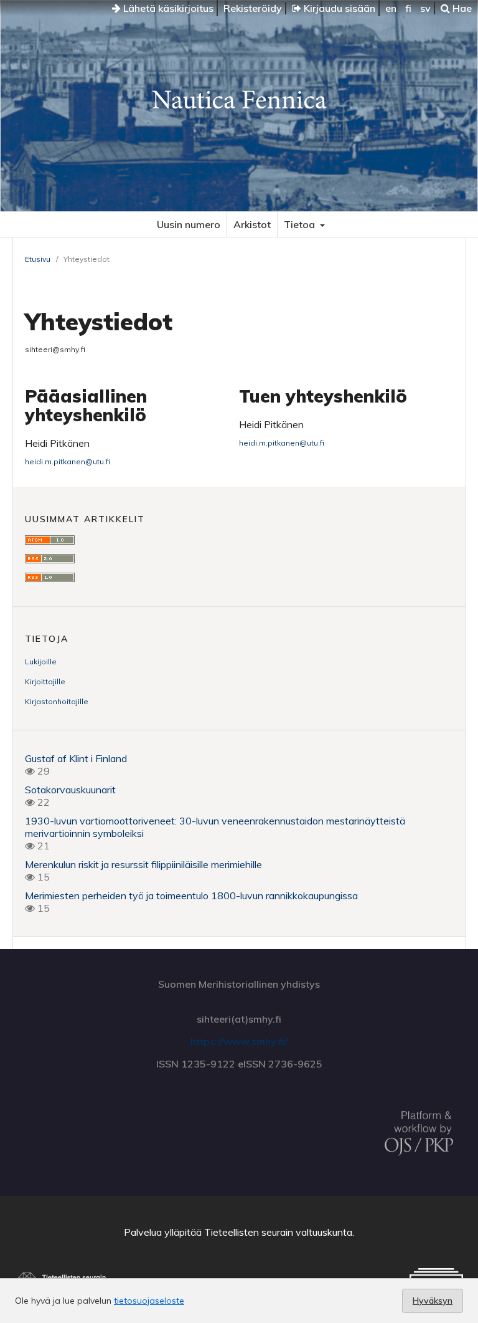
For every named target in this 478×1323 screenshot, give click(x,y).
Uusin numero (188, 224)
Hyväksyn (432, 1300)
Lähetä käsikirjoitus (167, 8)
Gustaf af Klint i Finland (76, 758)
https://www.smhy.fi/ (239, 1041)
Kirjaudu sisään (338, 8)
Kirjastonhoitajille (56, 701)
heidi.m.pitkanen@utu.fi (67, 461)
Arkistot (252, 224)
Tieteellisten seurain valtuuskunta (278, 1232)
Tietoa (300, 224)
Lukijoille (41, 661)
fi (408, 8)
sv (425, 8)
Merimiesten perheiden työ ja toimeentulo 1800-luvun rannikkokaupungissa (192, 895)
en (390, 8)
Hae (461, 8)
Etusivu (37, 259)
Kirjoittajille (45, 681)
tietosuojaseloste (149, 1300)
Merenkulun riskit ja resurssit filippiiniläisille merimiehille (143, 864)
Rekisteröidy (252, 8)
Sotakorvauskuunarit (70, 789)
